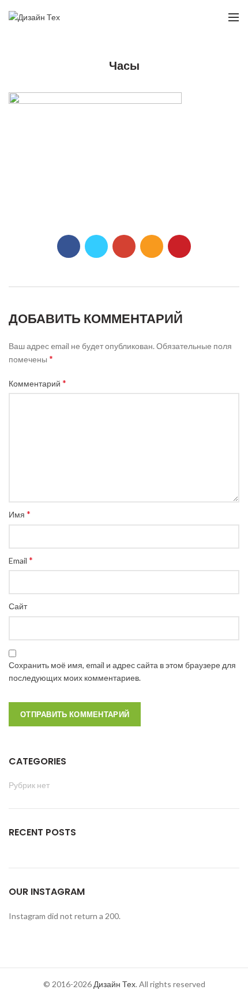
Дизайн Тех (114, 984)
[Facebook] (68, 246)
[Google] (124, 246)
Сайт (18, 606)
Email (21, 559)
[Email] (151, 246)
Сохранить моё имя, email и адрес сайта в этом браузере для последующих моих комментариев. (122, 671)
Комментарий (37, 382)
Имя (20, 513)
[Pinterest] (179, 246)
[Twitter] (96, 246)
